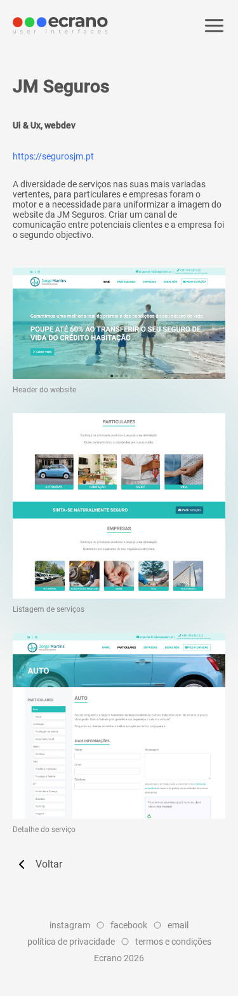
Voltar (49, 864)
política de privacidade (71, 942)
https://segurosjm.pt (53, 156)
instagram (70, 925)
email (178, 925)
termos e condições (173, 942)
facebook (128, 925)
